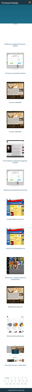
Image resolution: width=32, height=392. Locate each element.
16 (18, 384)
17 (21, 384)
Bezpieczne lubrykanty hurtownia (15, 190)
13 (6, 384)
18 (25, 384)
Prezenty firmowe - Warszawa (15, 365)
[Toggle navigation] (30, 2)
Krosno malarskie (15, 102)
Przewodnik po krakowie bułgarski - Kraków (15, 162)
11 (23, 381)
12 (27, 381)
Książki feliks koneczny (15, 219)
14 (10, 384)
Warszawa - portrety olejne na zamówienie (15, 278)
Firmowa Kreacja (9, 3)
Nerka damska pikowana (15, 336)
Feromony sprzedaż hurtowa (15, 73)
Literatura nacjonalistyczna (15, 248)
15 (14, 384)
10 (19, 381)
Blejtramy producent (15, 307)
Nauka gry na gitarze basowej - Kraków (15, 45)
